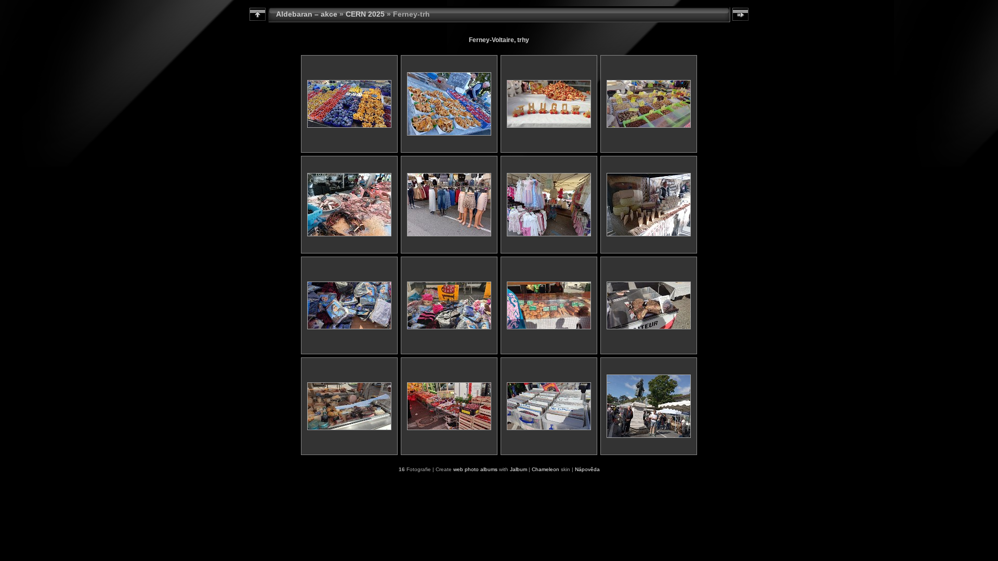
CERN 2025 (365, 14)
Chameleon (545, 469)
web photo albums (475, 469)
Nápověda (587, 469)
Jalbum (518, 469)
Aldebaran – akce (306, 14)
